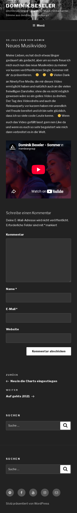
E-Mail (11, 309)
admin (39, 40)
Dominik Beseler (31, 6)
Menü (41, 25)
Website (12, 329)
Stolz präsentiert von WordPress (27, 503)
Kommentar (15, 234)
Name (11, 289)
